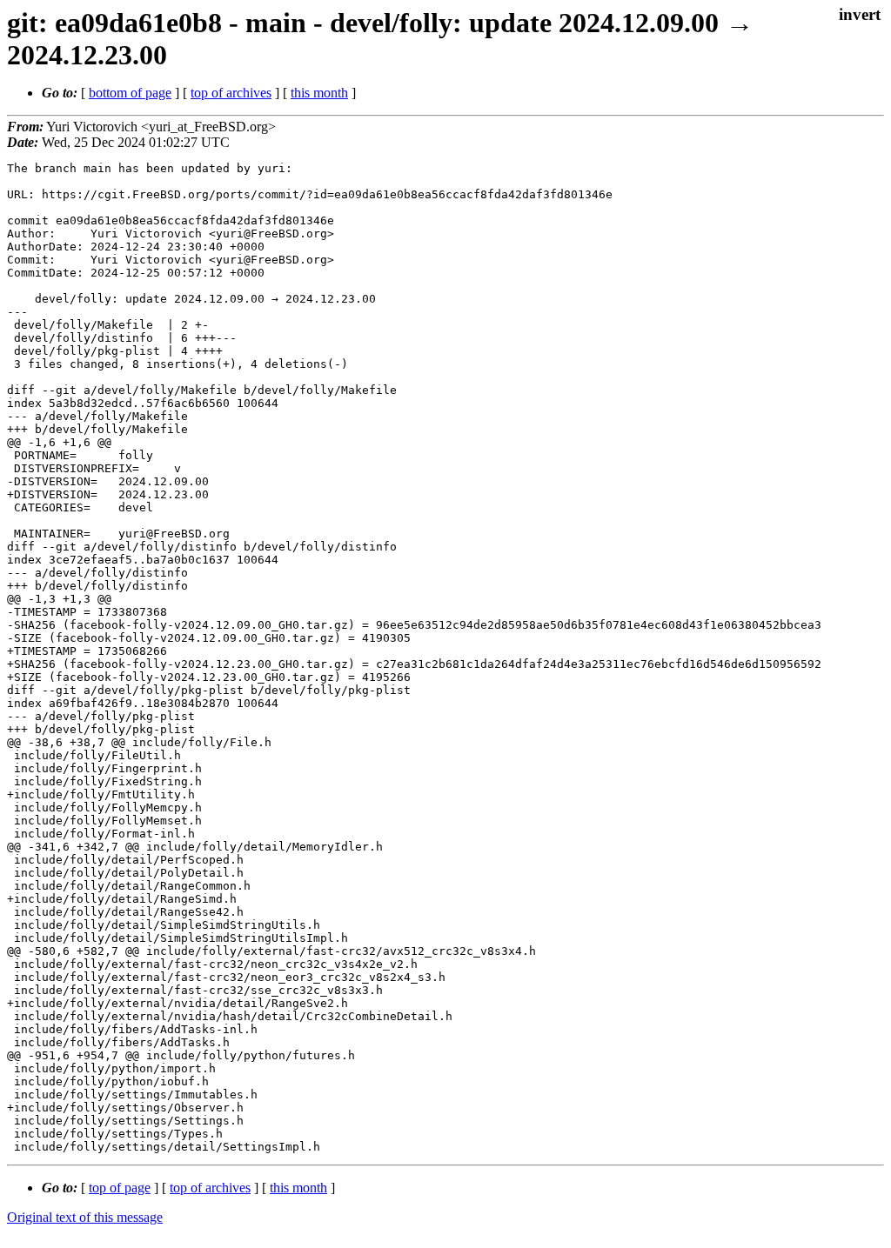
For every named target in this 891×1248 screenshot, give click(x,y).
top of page (120, 1187)
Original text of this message (85, 1217)
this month (319, 92)
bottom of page (130, 92)
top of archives (231, 92)
